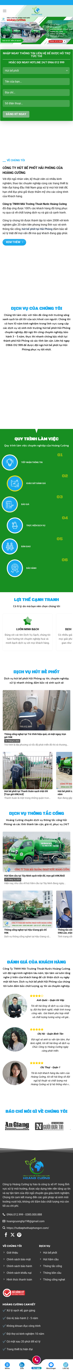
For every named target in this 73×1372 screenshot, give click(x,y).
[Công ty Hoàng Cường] (36, 11)
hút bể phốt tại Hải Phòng (37, 229)
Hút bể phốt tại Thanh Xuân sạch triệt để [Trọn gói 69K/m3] (26, 793)
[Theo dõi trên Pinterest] (19, 1235)
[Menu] (5, 11)
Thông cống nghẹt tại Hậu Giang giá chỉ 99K (25, 931)
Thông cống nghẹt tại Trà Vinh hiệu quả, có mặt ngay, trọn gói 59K (35, 735)
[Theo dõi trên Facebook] (6, 1235)
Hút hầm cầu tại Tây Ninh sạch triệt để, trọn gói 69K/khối (34, 875)
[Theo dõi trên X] (12, 1235)
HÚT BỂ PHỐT (27, 409)
